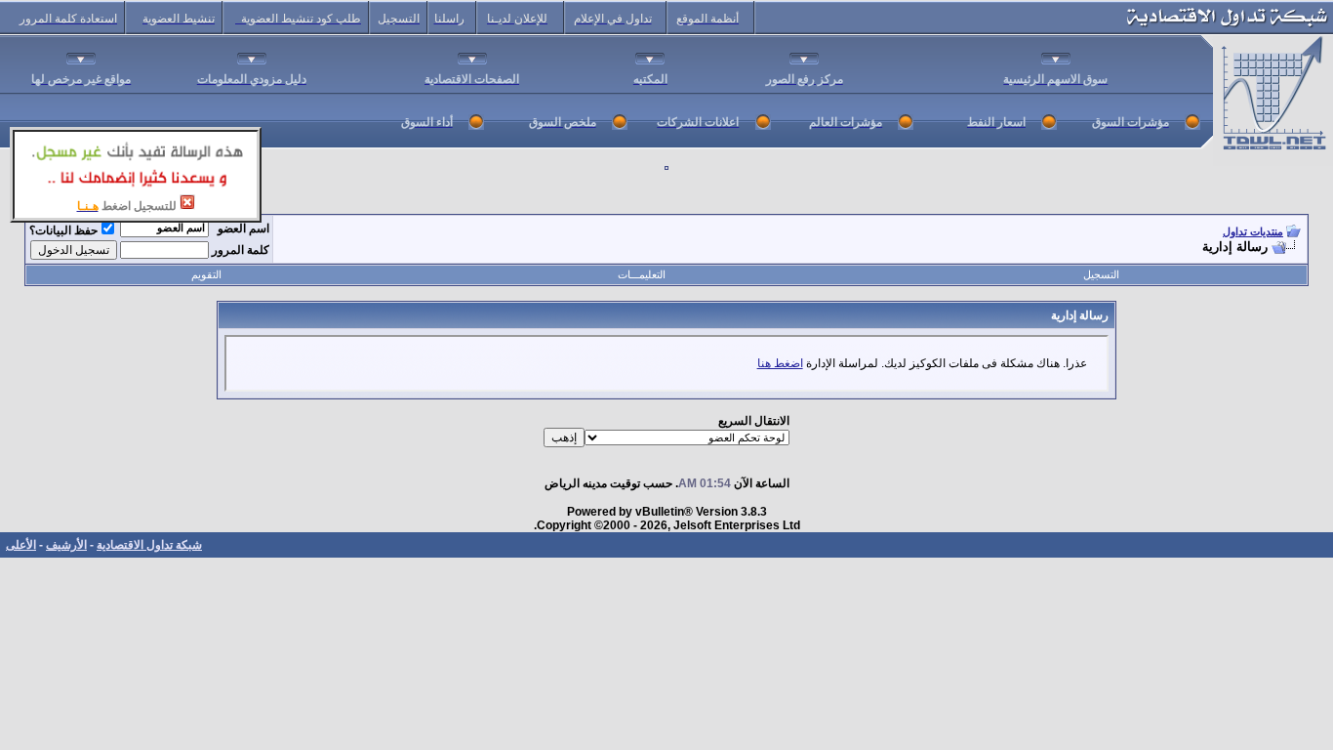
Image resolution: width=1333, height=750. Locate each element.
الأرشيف (66, 545)
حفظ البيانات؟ (63, 230)
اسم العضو (243, 228)
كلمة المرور (240, 250)
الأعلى (21, 545)
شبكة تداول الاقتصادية (149, 545)
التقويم (206, 274)
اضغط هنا (780, 363)
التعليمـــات (642, 274)
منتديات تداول (1253, 231)
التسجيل (1101, 274)
